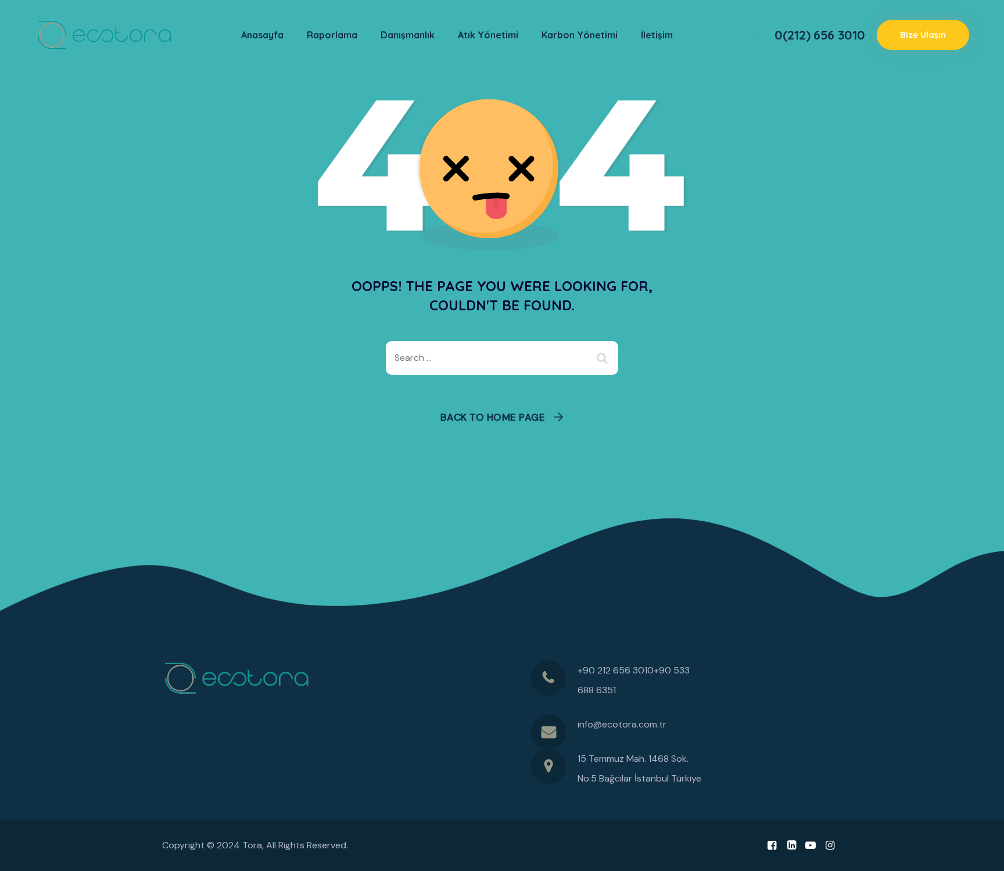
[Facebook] (772, 845)
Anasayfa (262, 35)
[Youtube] (811, 845)
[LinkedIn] (791, 845)
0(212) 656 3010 (819, 35)
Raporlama (332, 35)
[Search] (603, 357)
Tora (252, 845)
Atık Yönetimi (488, 35)
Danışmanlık (408, 35)
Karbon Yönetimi (580, 35)
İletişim (657, 35)
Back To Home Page (493, 417)
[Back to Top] (979, 852)
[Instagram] (830, 845)
